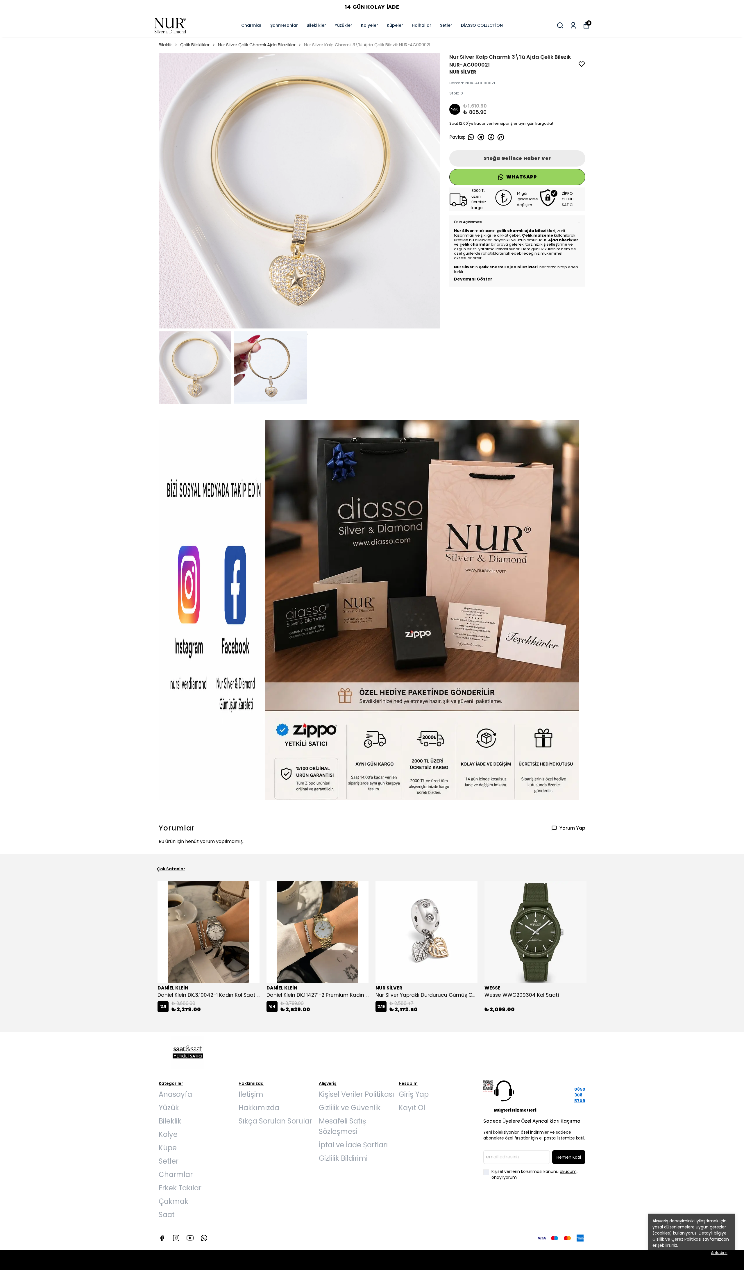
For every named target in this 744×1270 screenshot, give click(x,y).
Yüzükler (343, 25)
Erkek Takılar (180, 1188)
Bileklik (165, 45)
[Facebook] (162, 1238)
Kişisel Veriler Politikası (356, 1094)
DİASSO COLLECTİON (482, 25)
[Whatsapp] (204, 1238)
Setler (446, 25)
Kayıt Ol (412, 1107)
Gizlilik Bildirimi (343, 1158)
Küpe (168, 1148)
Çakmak (173, 1201)
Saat (167, 1214)
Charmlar (251, 25)
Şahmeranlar (284, 25)
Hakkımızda (259, 1107)
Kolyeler (369, 25)
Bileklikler (316, 25)
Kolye (168, 1134)
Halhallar (421, 25)
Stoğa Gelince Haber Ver (517, 158)
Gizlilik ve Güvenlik (350, 1107)
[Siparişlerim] (573, 25)
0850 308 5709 (579, 1095)
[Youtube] (190, 1238)
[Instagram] (176, 1238)
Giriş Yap (414, 1094)
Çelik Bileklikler (195, 45)
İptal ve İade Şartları (353, 1145)
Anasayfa (175, 1094)
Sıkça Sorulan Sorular (275, 1121)
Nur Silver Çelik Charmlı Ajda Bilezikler (257, 45)
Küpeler (395, 25)
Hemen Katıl (569, 1157)
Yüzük (169, 1107)
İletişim (251, 1094)
